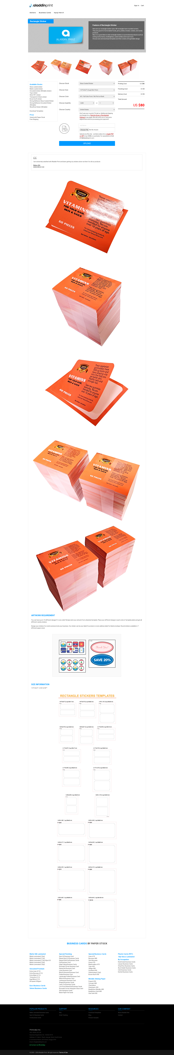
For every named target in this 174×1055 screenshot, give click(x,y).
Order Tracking (63, 1015)
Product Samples (93, 1017)
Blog (90, 1015)
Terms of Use (63, 1052)
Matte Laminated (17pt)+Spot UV (40, 960)
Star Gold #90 (93, 993)
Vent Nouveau (93, 960)
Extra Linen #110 (35, 971)
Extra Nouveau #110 (36, 973)
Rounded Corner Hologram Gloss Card (71, 988)
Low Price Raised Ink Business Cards (70, 986)
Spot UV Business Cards (37, 1015)
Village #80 (92, 968)
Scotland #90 (93, 970)
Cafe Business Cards (124, 970)
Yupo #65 (92, 966)
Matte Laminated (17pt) (37, 958)
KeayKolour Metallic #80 (96, 989)
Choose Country (64, 109)
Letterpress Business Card (67, 980)
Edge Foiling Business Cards (68, 964)
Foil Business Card (65, 962)
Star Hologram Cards (65, 990)
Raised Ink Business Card (67, 968)
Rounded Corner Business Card (69, 966)
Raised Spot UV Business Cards (69, 958)
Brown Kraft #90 (94, 974)
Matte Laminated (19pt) (37, 956)
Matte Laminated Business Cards (39, 1012)
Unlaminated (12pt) (95, 972)
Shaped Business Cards (66, 982)
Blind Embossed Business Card (69, 972)
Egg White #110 (35, 979)
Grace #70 (92, 962)
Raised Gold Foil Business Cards (69, 960)
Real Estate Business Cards (126, 962)
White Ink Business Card (66, 978)
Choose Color (64, 96)
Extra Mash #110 (35, 975)
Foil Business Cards (35, 1017)
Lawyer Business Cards (125, 964)
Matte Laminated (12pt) (37, 962)
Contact (120, 1015)
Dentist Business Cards (125, 972)
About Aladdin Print (123, 1012)
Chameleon (92, 985)
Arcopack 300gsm (35, 981)
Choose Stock (64, 83)
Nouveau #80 (93, 958)
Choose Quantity (65, 103)
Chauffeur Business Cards (126, 966)
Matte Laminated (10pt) (37, 964)
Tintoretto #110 (35, 977)
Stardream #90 (93, 987)
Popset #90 (92, 981)
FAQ (60, 1012)
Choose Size (63, 90)
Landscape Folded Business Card (69, 976)
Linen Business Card (65, 970)
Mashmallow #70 (94, 964)
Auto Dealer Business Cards (127, 968)
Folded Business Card (66, 974)
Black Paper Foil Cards (66, 992)
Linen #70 (92, 956)
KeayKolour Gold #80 (95, 991)
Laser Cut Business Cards (67, 984)
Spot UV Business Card (66, 956)
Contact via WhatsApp (38, 1045)
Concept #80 (93, 983)
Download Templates (36, 111)
